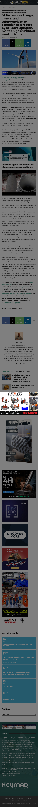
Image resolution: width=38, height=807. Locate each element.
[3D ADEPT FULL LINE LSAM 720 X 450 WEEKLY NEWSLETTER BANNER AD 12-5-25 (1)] (19, 414)
